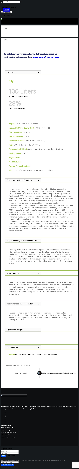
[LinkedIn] (5, 419)
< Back (6, 10)
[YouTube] (5, 422)
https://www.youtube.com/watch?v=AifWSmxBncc (36, 354)
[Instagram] (5, 417)
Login (3, 456)
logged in (15, 365)
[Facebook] (5, 415)
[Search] (1, 2)
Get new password (7, 465)
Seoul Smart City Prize (7, 16)
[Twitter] (5, 412)
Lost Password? (11, 456)
